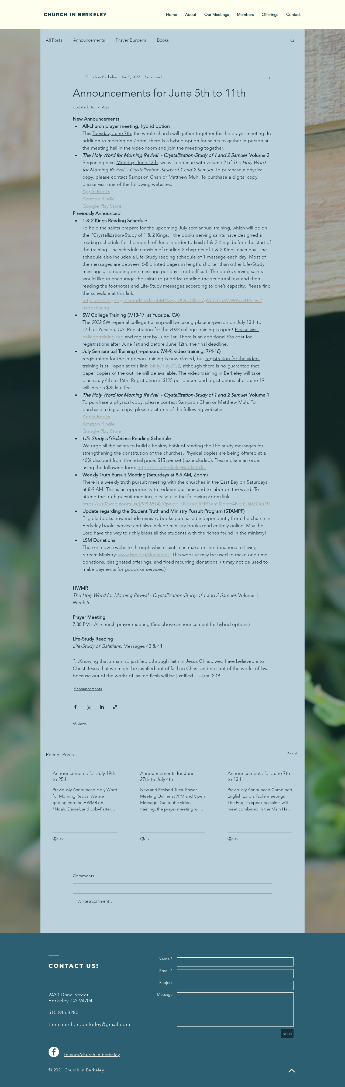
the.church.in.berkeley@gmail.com (89, 1024)
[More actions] (269, 77)
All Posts (54, 40)
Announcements (89, 40)
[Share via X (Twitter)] (88, 707)
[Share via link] (115, 707)
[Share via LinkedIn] (101, 707)
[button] (292, 40)
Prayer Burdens (131, 40)
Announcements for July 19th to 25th (84, 776)
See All (293, 753)
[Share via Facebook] (75, 707)
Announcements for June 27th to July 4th (167, 776)
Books (163, 40)
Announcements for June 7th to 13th (258, 776)
